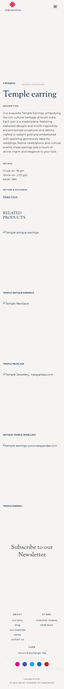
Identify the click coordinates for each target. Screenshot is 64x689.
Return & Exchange (29, 653)
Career (17, 634)
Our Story (17, 620)
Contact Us (17, 639)
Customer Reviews (46, 620)
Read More (10, 197)
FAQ (44, 653)
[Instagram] (17, 664)
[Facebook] (24, 664)
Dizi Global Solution (45, 683)
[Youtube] (46, 664)
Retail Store (46, 625)
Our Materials (17, 630)
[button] (55, 6)
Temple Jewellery (33, 83)
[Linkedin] (39, 664)
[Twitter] (32, 664)
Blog (17, 625)
